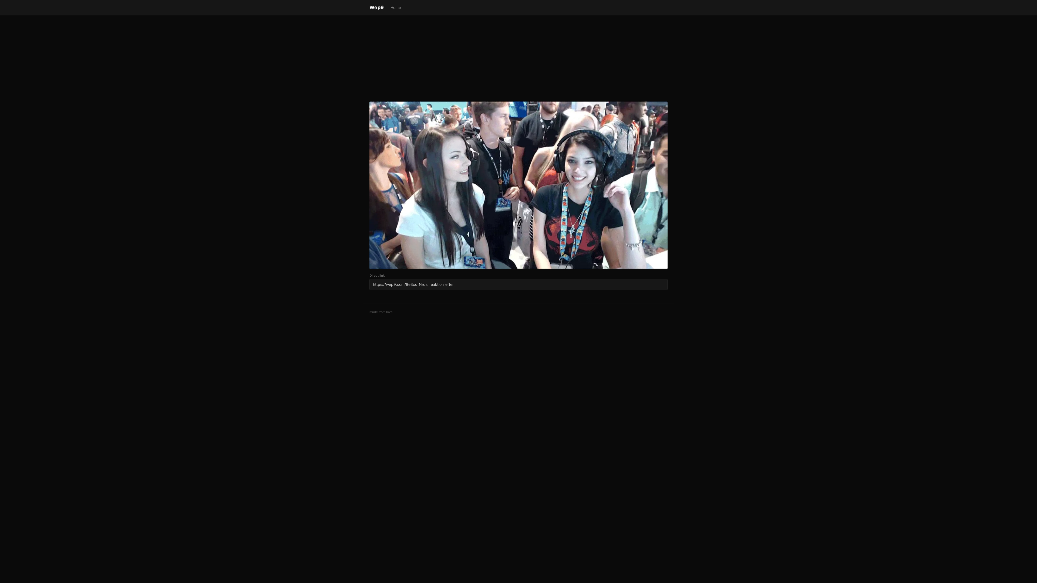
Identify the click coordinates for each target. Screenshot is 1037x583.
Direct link (377, 275)
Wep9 (376, 7)
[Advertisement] (518, 59)
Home (395, 7)
